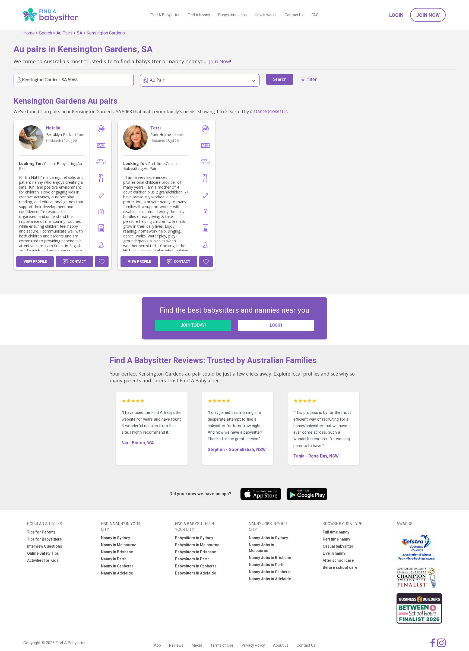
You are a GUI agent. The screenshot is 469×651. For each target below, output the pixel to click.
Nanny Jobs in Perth (266, 565)
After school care (338, 560)
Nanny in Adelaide (117, 573)
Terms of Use (221, 645)
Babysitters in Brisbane (195, 552)
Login (396, 15)
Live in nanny (334, 553)
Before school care (340, 567)
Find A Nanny (199, 15)
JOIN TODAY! (193, 325)
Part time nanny (336, 539)
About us (281, 645)
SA (79, 33)
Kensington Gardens (106, 33)
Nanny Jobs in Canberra (270, 572)
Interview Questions (44, 546)
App (157, 645)
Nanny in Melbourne (118, 545)
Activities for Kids (43, 560)
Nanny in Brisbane (117, 552)
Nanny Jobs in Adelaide (270, 579)
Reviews (176, 645)
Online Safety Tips (43, 553)
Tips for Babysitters (44, 539)
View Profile (35, 261)
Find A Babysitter (165, 15)
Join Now (428, 15)
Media (197, 645)
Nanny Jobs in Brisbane (270, 557)
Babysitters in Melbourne (197, 545)
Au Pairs (64, 33)
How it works (266, 15)
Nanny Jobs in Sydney (268, 538)
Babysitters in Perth (192, 559)
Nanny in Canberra (117, 566)
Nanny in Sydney (115, 538)
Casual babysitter (338, 546)
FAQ (315, 15)
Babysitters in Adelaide (195, 573)
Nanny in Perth (113, 559)
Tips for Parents (41, 532)
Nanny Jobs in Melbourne (261, 548)
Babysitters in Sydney (194, 538)
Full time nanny (336, 532)
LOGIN (276, 325)
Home (29, 33)
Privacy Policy (253, 645)
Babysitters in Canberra (196, 566)
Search (45, 33)
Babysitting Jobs (232, 15)
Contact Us (294, 15)
